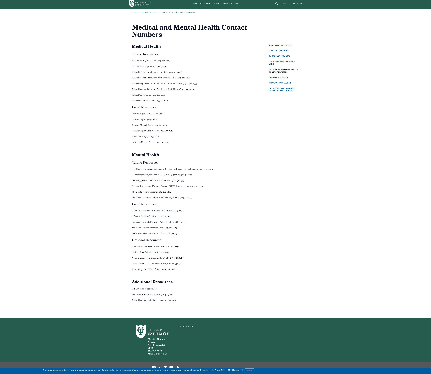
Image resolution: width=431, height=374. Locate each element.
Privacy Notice (220, 370)
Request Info (227, 3)
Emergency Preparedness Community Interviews (282, 89)
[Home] (141, 3)
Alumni (216, 3)
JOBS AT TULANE (185, 326)
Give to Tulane (205, 3)
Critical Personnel (279, 50)
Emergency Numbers (279, 56)
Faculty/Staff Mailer (280, 82)
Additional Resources (280, 45)
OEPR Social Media (278, 77)
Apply (195, 3)
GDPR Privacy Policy (236, 370)
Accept (249, 371)
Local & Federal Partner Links (282, 62)
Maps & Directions (157, 353)
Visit (236, 3)
